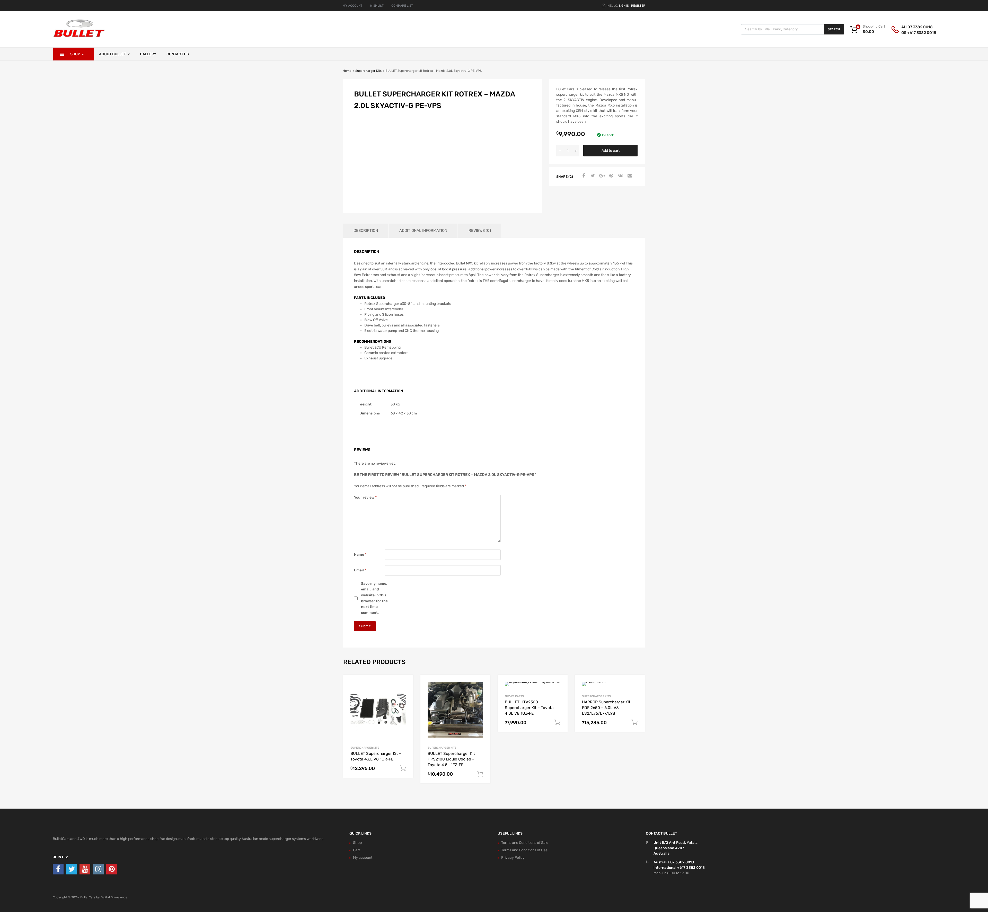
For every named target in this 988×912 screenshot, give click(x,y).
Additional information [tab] (423, 230)
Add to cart (611, 150)
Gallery (148, 54)
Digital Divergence (114, 897)
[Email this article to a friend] (629, 176)
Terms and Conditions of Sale (524, 842)
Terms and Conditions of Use (524, 850)
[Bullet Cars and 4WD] (79, 36)
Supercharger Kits (368, 71)
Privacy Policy (513, 857)
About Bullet (112, 54)
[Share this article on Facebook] (582, 176)
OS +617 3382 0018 (914, 32)
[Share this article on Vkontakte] (619, 176)
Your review (365, 497)
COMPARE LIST (402, 5)
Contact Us (177, 54)
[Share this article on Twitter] (592, 176)
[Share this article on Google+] (601, 176)
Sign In (624, 5)
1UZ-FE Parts (514, 696)
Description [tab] (366, 230)
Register (638, 5)
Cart (356, 850)
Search (834, 29)
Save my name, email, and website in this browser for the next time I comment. (374, 598)
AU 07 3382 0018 (914, 27)
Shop (75, 54)
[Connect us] (58, 869)
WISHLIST (377, 5)
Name (360, 554)
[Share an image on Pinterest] (610, 176)
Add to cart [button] (403, 768)
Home (347, 71)
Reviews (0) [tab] (480, 230)
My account (362, 857)
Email (360, 570)
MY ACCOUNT (352, 5)
